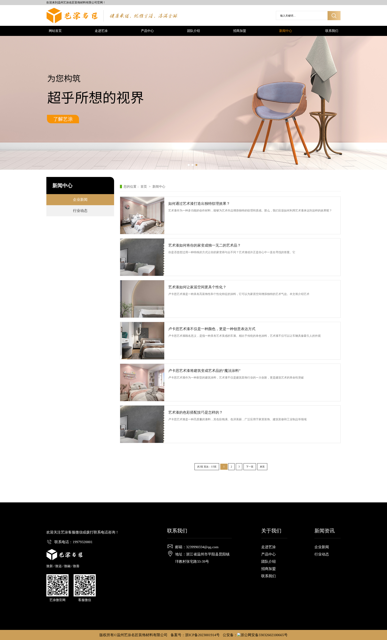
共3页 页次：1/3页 (206, 466)
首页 (144, 186)
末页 (262, 466)
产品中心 (147, 30)
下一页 (249, 466)
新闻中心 (285, 30)
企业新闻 (80, 200)
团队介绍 (193, 30)
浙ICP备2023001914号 (202, 635)
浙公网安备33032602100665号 (264, 635)
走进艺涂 (101, 30)
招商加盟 (239, 30)
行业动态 (80, 211)
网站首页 (55, 30)
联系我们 (331, 30)
